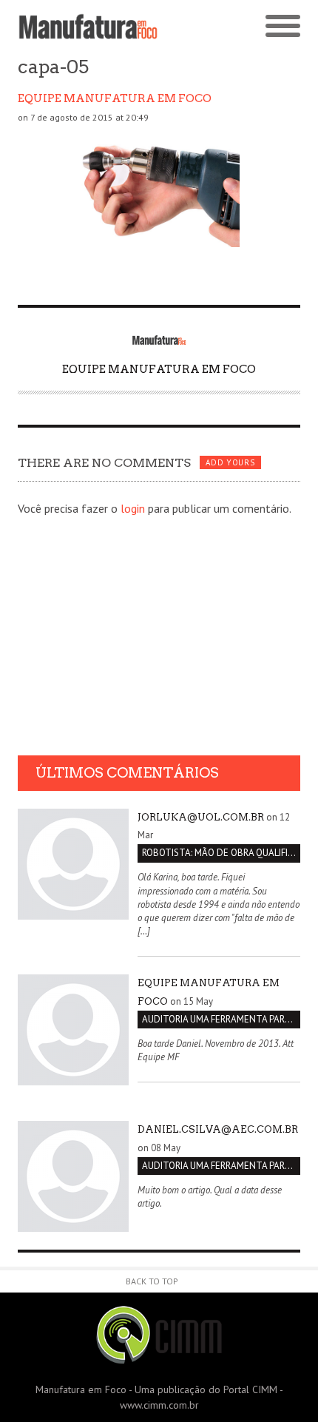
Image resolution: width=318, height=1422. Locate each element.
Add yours (230, 462)
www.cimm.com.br (159, 1405)
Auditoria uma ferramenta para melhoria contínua (221, 1019)
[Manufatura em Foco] (88, 27)
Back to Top (152, 1281)
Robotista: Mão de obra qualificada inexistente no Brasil (221, 852)
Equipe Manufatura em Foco (115, 98)
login (133, 508)
